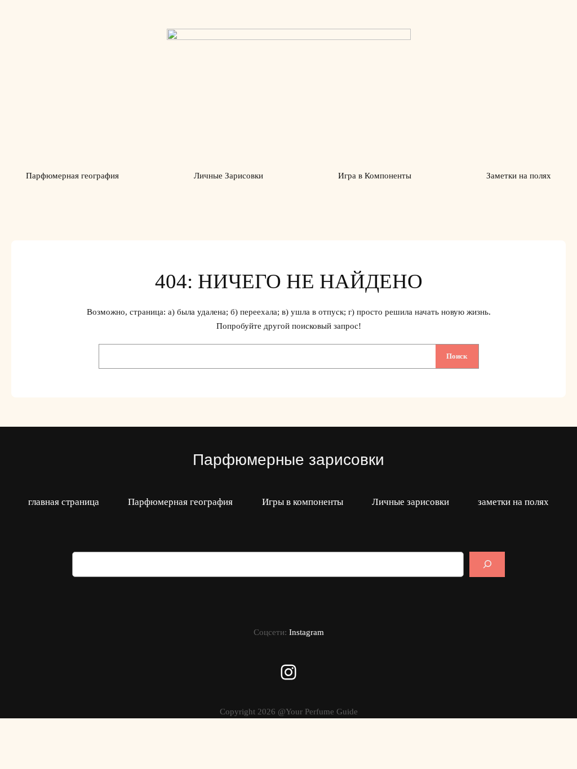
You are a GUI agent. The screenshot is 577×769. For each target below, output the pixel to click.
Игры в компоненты (302, 502)
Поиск (456, 356)
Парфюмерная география (180, 502)
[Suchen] (487, 564)
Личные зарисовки (410, 502)
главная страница (63, 502)
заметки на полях (513, 502)
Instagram (306, 632)
